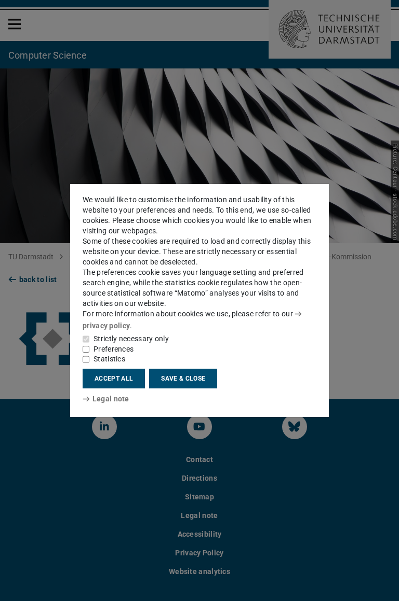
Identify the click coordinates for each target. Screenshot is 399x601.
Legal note (110, 399)
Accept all (114, 378)
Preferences (114, 349)
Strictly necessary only (131, 338)
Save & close (183, 378)
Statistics (109, 359)
